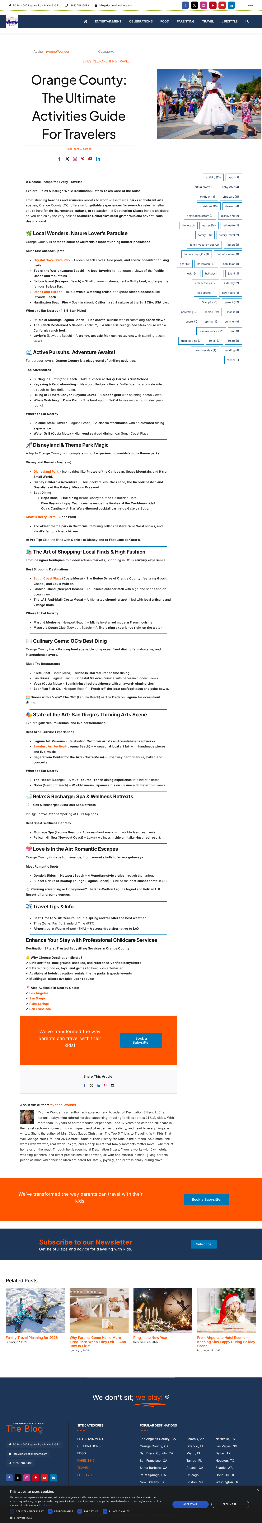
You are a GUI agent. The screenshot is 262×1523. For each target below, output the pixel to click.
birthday (207, 196)
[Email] (112, 1085)
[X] (91, 1085)
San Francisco (40, 1009)
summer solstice (211, 331)
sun (235, 331)
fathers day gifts (196, 254)
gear (185, 263)
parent (87, 148)
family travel (229, 235)
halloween (206, 263)
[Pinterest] (105, 1085)
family (77, 148)
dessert (232, 206)
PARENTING (108, 61)
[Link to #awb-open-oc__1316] (250, 5)
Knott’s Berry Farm (40, 517)
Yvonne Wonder (57, 51)
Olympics (209, 302)
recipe (212, 311)
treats (233, 340)
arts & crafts (204, 187)
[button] (9, 1320)
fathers (233, 244)
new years (230, 292)
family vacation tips (204, 244)
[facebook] (185, 5)
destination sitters (200, 215)
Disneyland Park (46, 471)
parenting (189, 311)
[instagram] (203, 5)
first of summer (228, 254)
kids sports (205, 292)
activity (213, 177)
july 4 (233, 273)
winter (233, 360)
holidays (213, 273)
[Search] (247, 22)
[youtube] (222, 5)
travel (214, 340)
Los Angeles (39, 993)
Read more (45, 1505)
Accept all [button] (190, 1504)
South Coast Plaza (47, 578)
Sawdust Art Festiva (49, 746)
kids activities (205, 283)
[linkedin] (231, 5)
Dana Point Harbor (48, 292)
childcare (231, 196)
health (192, 273)
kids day (231, 283)
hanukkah (231, 263)
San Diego (37, 998)
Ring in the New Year (87, 1338)
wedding (231, 350)
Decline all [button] (230, 1504)
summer (232, 321)
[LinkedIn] (98, 1085)
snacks (233, 311)
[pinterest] (213, 5)
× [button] (257, 1489)
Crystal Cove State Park (52, 260)
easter (209, 225)
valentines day (205, 350)
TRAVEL (123, 61)
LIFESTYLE (90, 61)
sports (191, 321)
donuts (188, 225)
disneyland (230, 215)
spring (211, 321)
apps (233, 177)
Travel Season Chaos (214, 1338)
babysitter (230, 187)
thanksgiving (191, 340)
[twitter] (194, 5)
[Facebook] (84, 1085)
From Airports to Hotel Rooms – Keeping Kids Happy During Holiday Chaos (162, 1342)
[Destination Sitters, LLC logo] (12, 17)
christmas (209, 206)
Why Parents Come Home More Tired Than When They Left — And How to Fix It (34, 1342)
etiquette (231, 225)
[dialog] (131, 1504)
